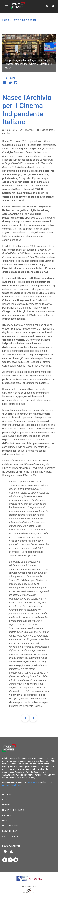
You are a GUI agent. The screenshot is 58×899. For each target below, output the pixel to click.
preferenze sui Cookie (11, 785)
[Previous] (25, 718)
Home (5, 19)
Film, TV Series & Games (13, 810)
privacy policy (32, 782)
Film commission (10, 826)
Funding (6, 805)
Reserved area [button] (9, 831)
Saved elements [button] (10, 836)
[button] (47, 6)
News (15, 19)
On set (5, 820)
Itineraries (7, 815)
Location (6, 794)
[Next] (33, 718)
